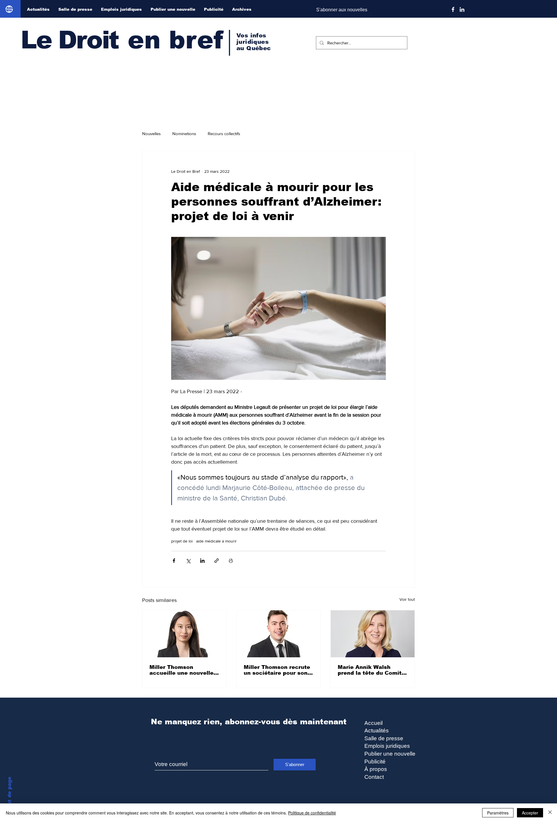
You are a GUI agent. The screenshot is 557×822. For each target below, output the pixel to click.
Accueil (373, 723)
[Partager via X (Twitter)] (188, 560)
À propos (375, 769)
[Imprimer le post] (231, 560)
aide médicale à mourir (216, 541)
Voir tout (407, 599)
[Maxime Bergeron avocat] (279, 633)
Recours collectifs (224, 133)
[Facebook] (453, 9)
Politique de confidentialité (312, 813)
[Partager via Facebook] (174, 560)
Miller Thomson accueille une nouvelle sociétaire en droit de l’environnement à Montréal (181, 670)
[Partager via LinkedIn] (202, 560)
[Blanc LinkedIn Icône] (462, 9)
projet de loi (182, 541)
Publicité (375, 762)
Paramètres (498, 813)
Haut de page (9, 794)
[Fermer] (550, 812)
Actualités (376, 730)
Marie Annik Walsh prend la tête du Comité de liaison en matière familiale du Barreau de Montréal (371, 670)
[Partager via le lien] (216, 560)
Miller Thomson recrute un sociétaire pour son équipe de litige (277, 670)
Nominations (184, 133)
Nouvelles (151, 133)
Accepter (530, 813)
